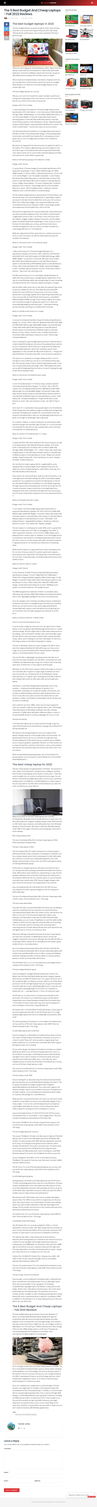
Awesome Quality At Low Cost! (79, 1495)
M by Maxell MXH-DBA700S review (85, 40)
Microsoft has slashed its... (71, 124)
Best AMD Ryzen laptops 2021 (69, 26)
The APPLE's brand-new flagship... (70, 89)
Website (37, 1481)
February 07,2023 (27, 18)
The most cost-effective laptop (26, 1414)
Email (6, 1481)
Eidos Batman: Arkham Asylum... (86, 89)
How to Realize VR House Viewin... (70, 111)
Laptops (84, 22)
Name (6, 1472)
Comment (7, 1449)
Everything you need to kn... (71, 54)
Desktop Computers (70, 22)
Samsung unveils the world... (86, 26)
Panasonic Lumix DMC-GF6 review (86, 111)
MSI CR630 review (70, 39)
